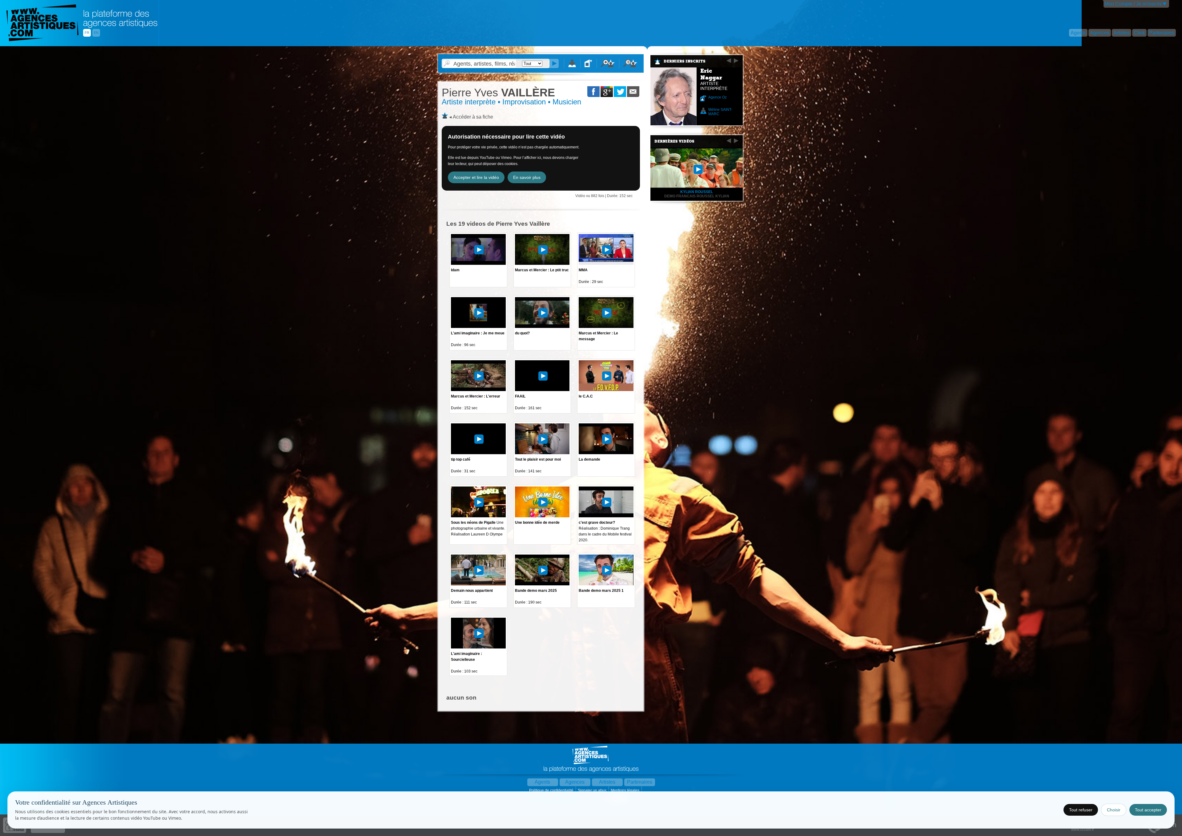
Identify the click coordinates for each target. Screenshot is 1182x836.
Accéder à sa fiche (473, 116)
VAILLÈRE (498, 92)
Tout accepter (1148, 809)
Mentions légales (625, 790)
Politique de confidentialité (551, 790)
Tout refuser (1080, 809)
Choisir (1113, 809)
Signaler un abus (592, 790)
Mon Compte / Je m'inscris (1133, 3)
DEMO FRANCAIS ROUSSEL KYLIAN (696, 196)
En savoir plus (527, 177)
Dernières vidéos (674, 141)
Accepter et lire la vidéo (476, 177)
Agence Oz (717, 97)
